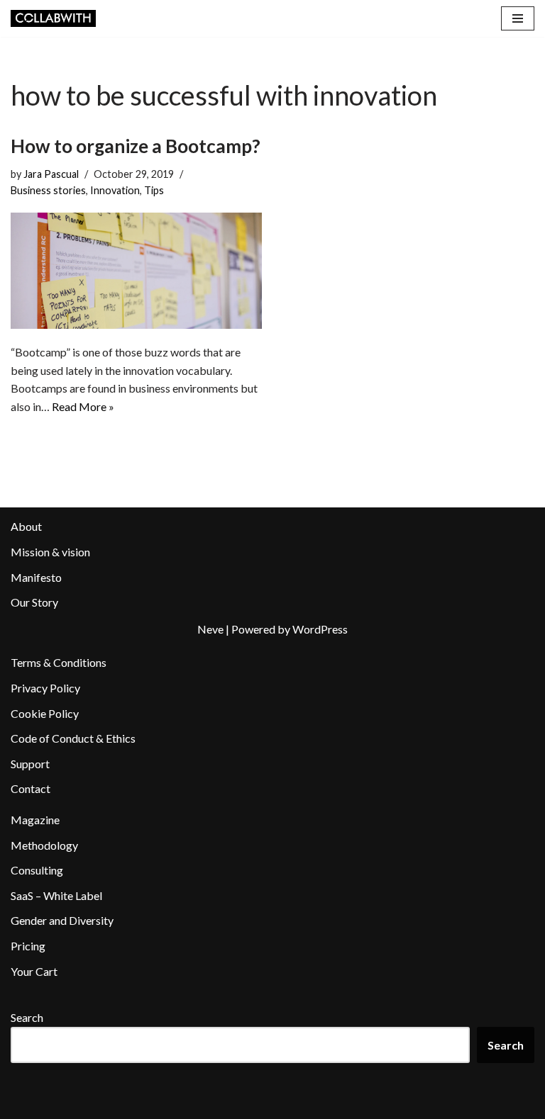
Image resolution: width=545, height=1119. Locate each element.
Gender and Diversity (62, 920)
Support (30, 763)
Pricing (28, 945)
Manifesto (36, 577)
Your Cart (34, 971)
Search (27, 1017)
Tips (154, 190)
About (26, 526)
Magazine (35, 819)
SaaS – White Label (56, 895)
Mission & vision (50, 551)
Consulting (37, 870)
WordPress (320, 629)
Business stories (48, 190)
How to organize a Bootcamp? (135, 146)
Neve (210, 629)
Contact (30, 788)
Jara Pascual (51, 174)
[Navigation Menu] (517, 18)
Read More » (83, 406)
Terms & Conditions (58, 662)
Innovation (115, 190)
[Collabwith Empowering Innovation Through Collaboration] (53, 18)
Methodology (44, 845)
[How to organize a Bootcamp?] (136, 271)
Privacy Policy (45, 688)
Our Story (34, 602)
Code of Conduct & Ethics (73, 738)
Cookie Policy (45, 713)
